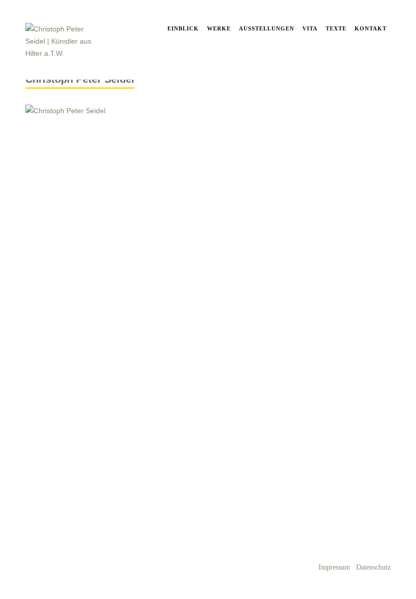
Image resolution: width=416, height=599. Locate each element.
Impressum (334, 567)
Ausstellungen (266, 28)
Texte (336, 28)
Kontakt (371, 28)
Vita (310, 28)
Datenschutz (373, 567)
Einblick (183, 28)
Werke (219, 28)
